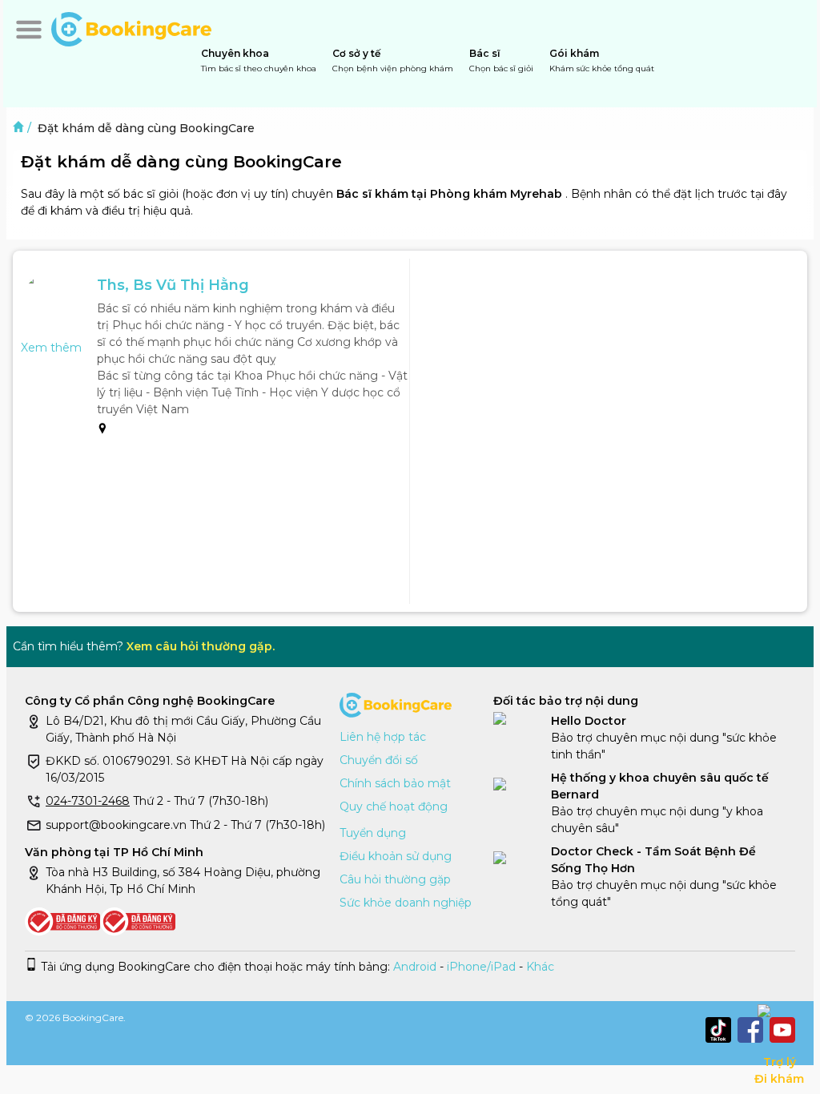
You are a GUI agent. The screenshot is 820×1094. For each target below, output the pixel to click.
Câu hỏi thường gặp (395, 879)
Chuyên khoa (258, 60)
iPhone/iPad (481, 966)
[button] (28, 29)
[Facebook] (750, 1030)
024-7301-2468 (88, 801)
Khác (540, 966)
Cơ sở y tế (392, 60)
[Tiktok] (718, 1030)
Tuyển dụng (373, 833)
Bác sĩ (501, 60)
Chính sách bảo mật (395, 783)
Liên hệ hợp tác (383, 737)
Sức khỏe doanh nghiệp (406, 902)
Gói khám (601, 60)
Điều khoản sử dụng (396, 856)
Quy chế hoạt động (394, 806)
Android (413, 966)
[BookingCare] (131, 27)
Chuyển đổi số (379, 760)
